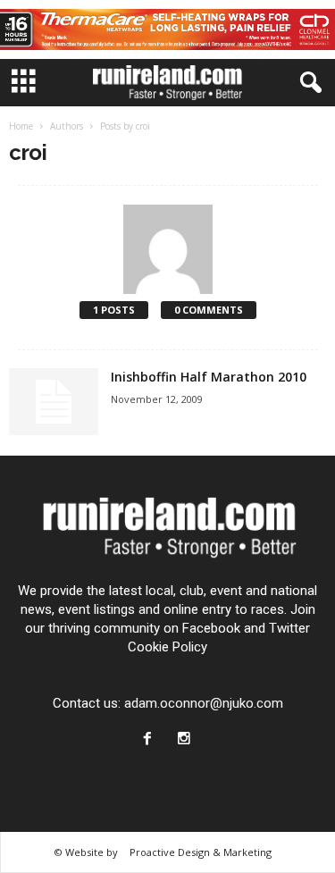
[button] (307, 83)
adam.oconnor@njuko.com (203, 703)
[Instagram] (186, 740)
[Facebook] (151, 740)
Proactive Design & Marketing (201, 852)
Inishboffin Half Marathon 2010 (208, 376)
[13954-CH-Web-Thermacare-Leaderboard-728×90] (167, 29)
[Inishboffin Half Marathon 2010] (53, 401)
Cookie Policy (167, 647)
